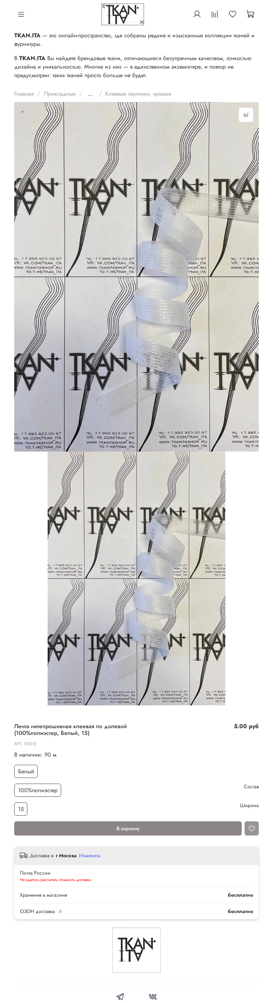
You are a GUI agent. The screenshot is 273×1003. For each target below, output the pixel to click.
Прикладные (60, 94)
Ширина (249, 805)
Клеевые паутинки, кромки (138, 94)
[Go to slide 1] (22, 112)
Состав (251, 787)
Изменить (90, 855)
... (90, 94)
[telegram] (120, 998)
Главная (24, 94)
